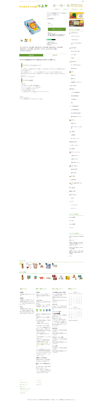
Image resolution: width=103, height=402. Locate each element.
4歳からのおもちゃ (38, 47)
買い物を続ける (49, 44)
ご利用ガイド (57, 9)
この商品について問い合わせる (52, 43)
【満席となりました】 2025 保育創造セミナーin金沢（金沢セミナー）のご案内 (76, 252)
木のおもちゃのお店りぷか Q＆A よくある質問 (76, 248)
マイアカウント (39, 380)
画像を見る (55, 55)
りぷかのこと (66, 9)
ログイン (64, 5)
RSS (21, 393)
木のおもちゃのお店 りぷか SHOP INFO (76, 237)
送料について (71, 240)
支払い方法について (24, 382)
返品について (50, 32)
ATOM (23, 393)
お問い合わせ (75, 9)
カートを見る (38, 382)
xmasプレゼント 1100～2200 (25, 50)
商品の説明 (31, 55)
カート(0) (57, 5)
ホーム (22, 96)
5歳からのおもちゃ (52, 47)
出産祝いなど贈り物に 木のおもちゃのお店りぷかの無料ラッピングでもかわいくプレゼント (76, 244)
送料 (81, 9)
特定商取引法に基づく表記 (51, 33)
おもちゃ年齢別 (31, 47)
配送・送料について (24, 384)
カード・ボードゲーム (24, 47)
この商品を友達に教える (51, 42)
